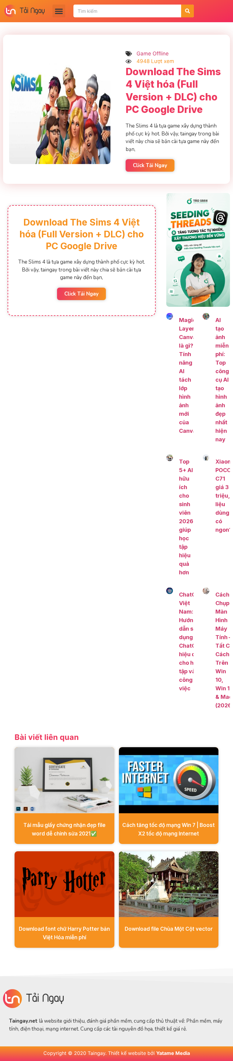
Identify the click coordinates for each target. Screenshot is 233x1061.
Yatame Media (173, 1053)
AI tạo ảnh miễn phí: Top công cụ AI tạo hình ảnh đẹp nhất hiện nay (222, 380)
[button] (58, 11)
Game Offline (153, 54)
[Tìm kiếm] (187, 11)
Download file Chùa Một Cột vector (169, 929)
